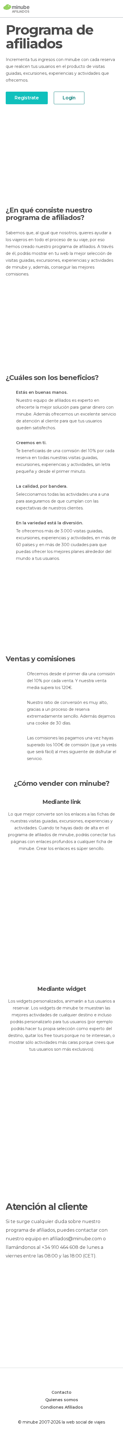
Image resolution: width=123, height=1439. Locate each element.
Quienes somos (61, 1399)
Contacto (61, 1392)
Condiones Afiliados (61, 1407)
